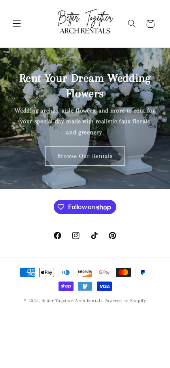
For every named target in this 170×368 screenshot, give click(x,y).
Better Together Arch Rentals (72, 300)
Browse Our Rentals (85, 156)
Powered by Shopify (125, 300)
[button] (17, 24)
